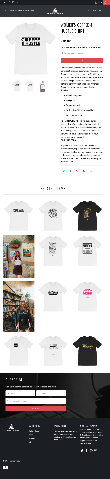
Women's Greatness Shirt (53, 251)
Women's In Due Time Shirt (87, 297)
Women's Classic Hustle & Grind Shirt (53, 297)
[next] (55, 49)
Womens (26, 10)
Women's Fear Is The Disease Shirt (53, 351)
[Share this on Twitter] (63, 171)
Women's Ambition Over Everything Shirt (87, 251)
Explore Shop (8, 10)
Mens (20, 10)
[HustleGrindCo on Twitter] (4, 3)
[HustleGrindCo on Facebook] (9, 3)
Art (32, 10)
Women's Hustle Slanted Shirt (18, 216)
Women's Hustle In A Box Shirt (18, 256)
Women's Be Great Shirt (53, 216)
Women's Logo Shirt (18, 306)
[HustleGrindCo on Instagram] (13, 3)
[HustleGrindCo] (55, 11)
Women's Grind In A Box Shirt (18, 351)
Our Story (97, 10)
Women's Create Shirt (87, 351)
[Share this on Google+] (84, 171)
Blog (90, 10)
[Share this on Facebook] (70, 171)
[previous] (6, 49)
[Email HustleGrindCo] (17, 3)
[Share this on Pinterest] (77, 171)
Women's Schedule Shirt (87, 216)
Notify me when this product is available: (81, 48)
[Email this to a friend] (91, 171)
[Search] (105, 10)
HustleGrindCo (14, 461)
